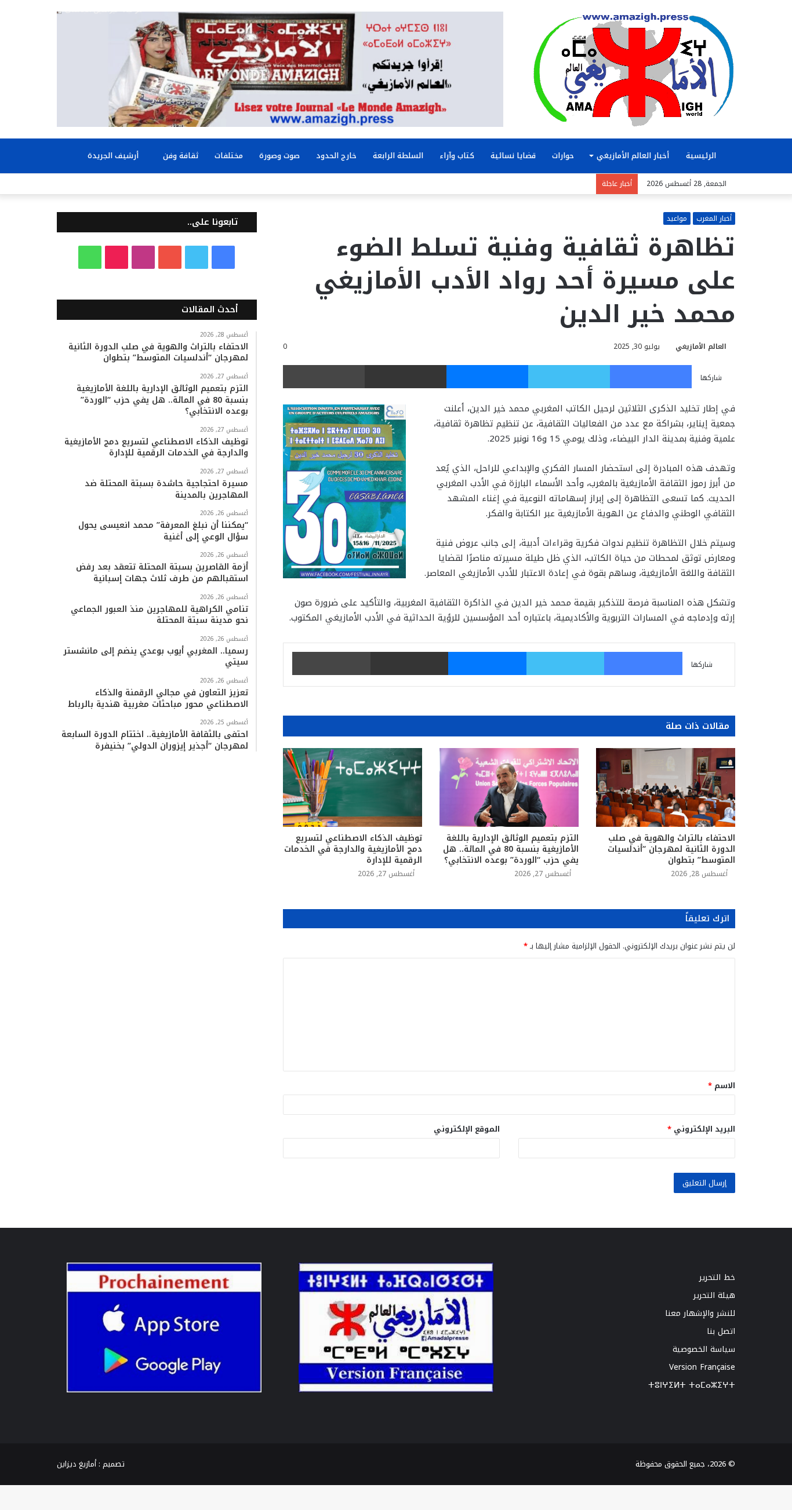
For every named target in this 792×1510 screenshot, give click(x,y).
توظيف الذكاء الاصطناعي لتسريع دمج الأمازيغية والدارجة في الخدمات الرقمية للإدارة (353, 849)
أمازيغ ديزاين (76, 1464)
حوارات (563, 155)
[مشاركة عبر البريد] (405, 376)
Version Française (702, 1367)
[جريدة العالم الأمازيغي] (633, 69)
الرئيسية (702, 155)
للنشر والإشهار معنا (700, 1313)
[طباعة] (324, 376)
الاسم (721, 1085)
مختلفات (229, 155)
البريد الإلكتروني (701, 1129)
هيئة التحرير (714, 1295)
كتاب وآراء (456, 155)
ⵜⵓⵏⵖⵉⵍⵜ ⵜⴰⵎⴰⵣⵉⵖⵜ (691, 1385)
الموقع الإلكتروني (467, 1129)
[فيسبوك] (651, 376)
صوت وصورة (279, 155)
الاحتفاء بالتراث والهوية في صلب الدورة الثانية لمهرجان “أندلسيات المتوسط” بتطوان (671, 849)
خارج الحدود (336, 155)
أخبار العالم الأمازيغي (633, 155)
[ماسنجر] (487, 376)
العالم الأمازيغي (700, 346)
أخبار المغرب (714, 218)
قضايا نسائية (513, 155)
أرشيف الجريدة (114, 155)
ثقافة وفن (180, 155)
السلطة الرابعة (398, 155)
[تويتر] (569, 376)
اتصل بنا (721, 1331)
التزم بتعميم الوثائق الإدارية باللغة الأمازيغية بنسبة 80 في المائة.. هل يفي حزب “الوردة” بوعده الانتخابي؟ (511, 849)
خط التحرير (717, 1277)
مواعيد (677, 218)
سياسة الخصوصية (704, 1349)
